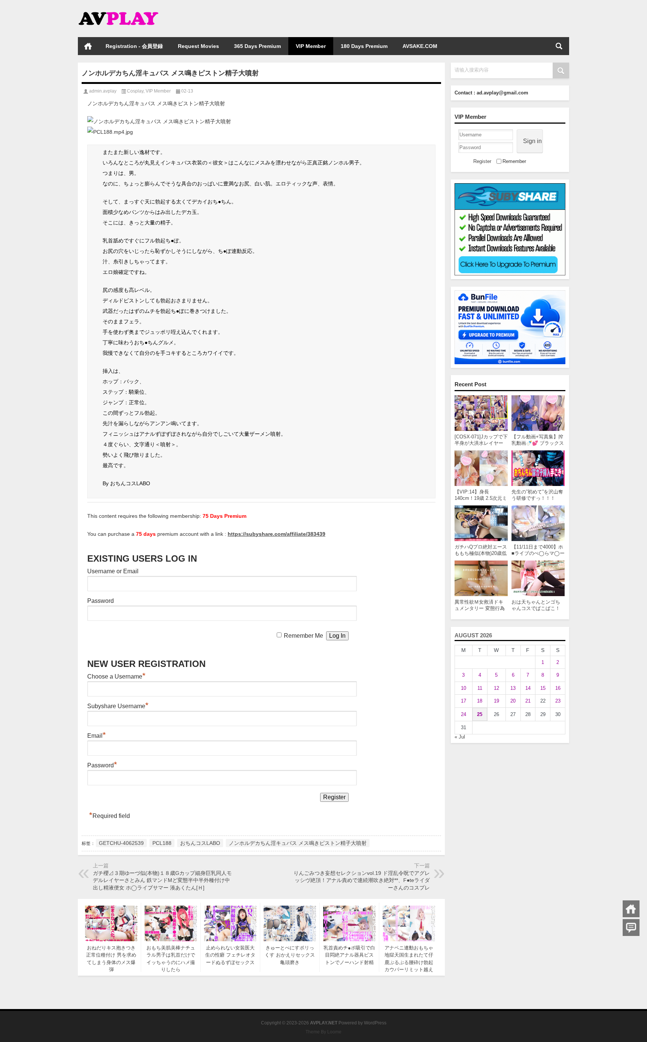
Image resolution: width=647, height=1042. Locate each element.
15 (543, 688)
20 (513, 701)
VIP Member (311, 46)
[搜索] (559, 46)
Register (482, 161)
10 (463, 688)
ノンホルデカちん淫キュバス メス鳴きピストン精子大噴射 (298, 843)
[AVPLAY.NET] (126, 10)
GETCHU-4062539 (121, 843)
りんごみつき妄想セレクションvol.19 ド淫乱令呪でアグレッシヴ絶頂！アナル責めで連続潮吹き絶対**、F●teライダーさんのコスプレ (362, 880)
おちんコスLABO (200, 843)
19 (496, 701)
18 (479, 701)
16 (558, 688)
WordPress (375, 1023)
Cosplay (135, 91)
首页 (88, 46)
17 (463, 701)
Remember (514, 161)
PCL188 (161, 843)
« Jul (460, 737)
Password (100, 601)
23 (558, 701)
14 (528, 688)
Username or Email (113, 571)
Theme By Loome (323, 1032)
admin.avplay (102, 91)
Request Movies (198, 46)
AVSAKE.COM (420, 46)
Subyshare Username (118, 706)
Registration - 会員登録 (134, 46)
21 (528, 701)
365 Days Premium (257, 46)
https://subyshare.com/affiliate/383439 (276, 534)
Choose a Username (116, 676)
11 (479, 688)
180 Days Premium (364, 46)
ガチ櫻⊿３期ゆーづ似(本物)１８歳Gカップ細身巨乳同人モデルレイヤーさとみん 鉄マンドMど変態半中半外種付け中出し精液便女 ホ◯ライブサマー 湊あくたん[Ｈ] (162, 880)
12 (496, 688)
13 (513, 688)
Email (96, 736)
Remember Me (303, 635)
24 (463, 714)
